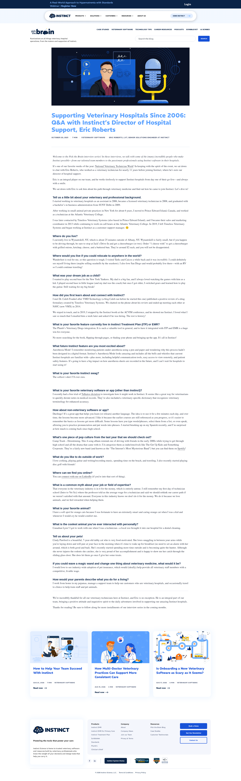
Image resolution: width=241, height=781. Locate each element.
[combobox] (165, 39)
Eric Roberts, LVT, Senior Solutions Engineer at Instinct (139, 137)
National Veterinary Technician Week (114, 166)
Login (187, 4)
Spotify (181, 448)
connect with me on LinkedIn (76, 476)
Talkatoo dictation (90, 394)
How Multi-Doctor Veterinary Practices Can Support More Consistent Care (117, 673)
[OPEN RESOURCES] (132, 16)
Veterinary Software (93, 137)
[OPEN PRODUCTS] (85, 16)
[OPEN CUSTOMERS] (117, 16)
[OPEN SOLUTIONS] (101, 16)
